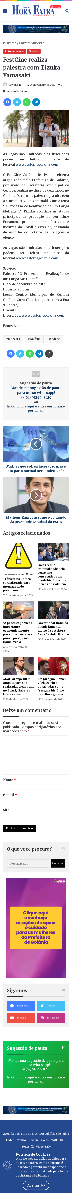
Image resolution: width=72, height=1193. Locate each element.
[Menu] (5, 12)
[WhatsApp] (27, 102)
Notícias (34, 51)
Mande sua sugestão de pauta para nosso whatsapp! (36, 393)
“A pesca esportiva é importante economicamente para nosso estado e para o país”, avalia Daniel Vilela (18, 632)
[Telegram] (36, 102)
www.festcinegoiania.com (37, 164)
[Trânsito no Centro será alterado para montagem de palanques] (18, 559)
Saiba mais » (42, 1175)
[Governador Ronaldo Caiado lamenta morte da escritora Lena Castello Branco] (53, 610)
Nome (9, 780)
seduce (55, 339)
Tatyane (13, 84)
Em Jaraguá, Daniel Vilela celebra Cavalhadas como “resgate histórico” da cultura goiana (52, 686)
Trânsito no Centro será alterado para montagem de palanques (17, 584)
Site (6, 810)
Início (11, 43)
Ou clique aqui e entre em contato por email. (37, 408)
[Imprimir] (49, 354)
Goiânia (35, 339)
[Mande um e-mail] (20, 84)
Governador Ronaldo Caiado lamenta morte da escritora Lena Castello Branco (53, 628)
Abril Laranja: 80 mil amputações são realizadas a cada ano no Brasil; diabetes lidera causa (18, 686)
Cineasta (14, 339)
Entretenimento (31, 43)
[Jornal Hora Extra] (36, 10)
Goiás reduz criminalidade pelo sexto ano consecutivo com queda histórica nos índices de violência (52, 574)
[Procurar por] (67, 12)
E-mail (10, 795)
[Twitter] (17, 102)
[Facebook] (7, 102)
